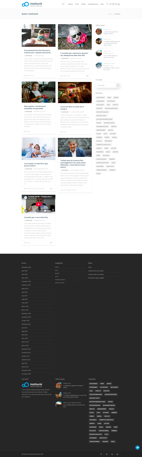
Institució (29, 55)
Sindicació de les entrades (96, 271)
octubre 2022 (26, 320)
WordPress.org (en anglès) (96, 278)
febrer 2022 (25, 342)
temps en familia (101, 170)
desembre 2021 (26, 349)
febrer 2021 (25, 367)
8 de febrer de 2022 (75, 58)
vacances (112, 170)
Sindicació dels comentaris (96, 274)
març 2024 (25, 278)
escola (99, 133)
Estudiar (112, 133)
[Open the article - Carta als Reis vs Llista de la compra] (66, 92)
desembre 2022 (26, 313)
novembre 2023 (26, 281)
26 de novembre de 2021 (41, 169)
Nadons (70, 4)
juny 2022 (24, 328)
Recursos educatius (103, 162)
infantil (99, 148)
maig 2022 (25, 331)
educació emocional (111, 108)
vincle (98, 173)
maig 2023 (25, 299)
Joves (102, 4)
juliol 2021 (25, 363)
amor (109, 97)
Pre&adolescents (93, 4)
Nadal (108, 152)
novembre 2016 (26, 374)
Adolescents (100, 97)
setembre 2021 (26, 360)
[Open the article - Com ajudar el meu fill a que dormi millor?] (30, 148)
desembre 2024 (26, 267)
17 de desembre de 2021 (77, 112)
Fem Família (108, 141)
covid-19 (115, 104)
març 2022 (25, 338)
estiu (105, 133)
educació (99, 108)
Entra (89, 267)
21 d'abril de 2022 (39, 55)
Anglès (116, 97)
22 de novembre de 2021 (77, 170)
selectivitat (110, 166)
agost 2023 (25, 289)
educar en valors (109, 123)
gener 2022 (25, 345)
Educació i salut (101, 115)
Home (110, 14)
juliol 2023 (25, 292)
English (110, 130)
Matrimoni (100, 152)
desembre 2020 (26, 370)
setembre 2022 (26, 324)
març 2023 (25, 303)
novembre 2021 (26, 352)
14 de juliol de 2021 (39, 220)
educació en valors (102, 112)
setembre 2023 (26, 285)
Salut (113, 162)
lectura (113, 148)
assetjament (100, 101)
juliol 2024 (25, 271)
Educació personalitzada (104, 119)
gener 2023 (25, 310)
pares (98, 155)
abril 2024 (24, 274)
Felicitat (99, 141)
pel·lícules (106, 155)
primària (111, 159)
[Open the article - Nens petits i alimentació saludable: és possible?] (30, 92)
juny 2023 (24, 296)
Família (83, 4)
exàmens (99, 137)
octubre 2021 (26, 356)
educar (99, 123)
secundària (100, 166)
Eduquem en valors (102, 126)
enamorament (101, 130)
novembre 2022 (26, 317)
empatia (113, 126)
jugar (106, 148)
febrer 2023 (25, 306)
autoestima (111, 101)
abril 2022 (24, 335)
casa (108, 104)
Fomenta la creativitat (104, 144)
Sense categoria (39, 188)
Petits (77, 4)
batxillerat (100, 104)
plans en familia (101, 159)
